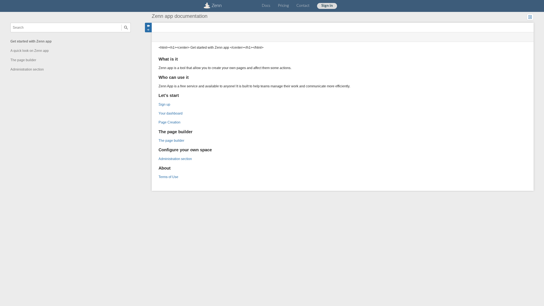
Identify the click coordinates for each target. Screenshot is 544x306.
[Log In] (530, 17)
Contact (302, 6)
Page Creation (169, 122)
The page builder (23, 60)
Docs (266, 6)
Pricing (283, 6)
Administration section (27, 69)
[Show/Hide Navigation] (148, 27)
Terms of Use (168, 177)
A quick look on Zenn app (29, 50)
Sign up (164, 104)
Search (126, 27)
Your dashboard (171, 113)
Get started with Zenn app (31, 41)
